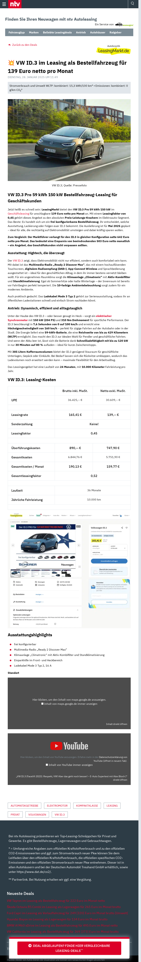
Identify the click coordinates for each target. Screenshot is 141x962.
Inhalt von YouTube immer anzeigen (71, 765)
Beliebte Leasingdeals (57, 32)
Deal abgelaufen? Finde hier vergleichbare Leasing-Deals (71, 948)
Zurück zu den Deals (24, 44)
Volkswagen (37, 814)
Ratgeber (115, 32)
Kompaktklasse (87, 805)
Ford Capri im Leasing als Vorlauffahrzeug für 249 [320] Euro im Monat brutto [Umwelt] (67, 913)
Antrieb (81, 32)
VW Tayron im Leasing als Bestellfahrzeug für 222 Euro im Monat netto (56, 901)
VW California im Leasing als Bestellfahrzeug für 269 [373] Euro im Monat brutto (63, 932)
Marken (34, 32)
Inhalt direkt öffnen (116, 724)
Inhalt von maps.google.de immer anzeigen (70, 703)
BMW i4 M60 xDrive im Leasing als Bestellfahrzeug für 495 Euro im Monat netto (62, 925)
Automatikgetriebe (24, 805)
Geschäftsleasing (18, 213)
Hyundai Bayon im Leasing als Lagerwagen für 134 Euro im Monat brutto (57, 919)
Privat (15, 814)
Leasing (112, 805)
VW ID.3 (18, 260)
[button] (14, 4)
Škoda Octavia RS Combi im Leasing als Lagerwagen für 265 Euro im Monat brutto (64, 907)
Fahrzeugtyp (17, 32)
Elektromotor (57, 805)
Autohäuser (97, 32)
